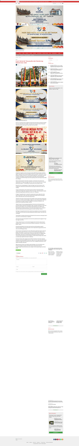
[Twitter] (56, 439)
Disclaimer (38, 442)
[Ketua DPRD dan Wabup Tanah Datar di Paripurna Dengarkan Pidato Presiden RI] (51, 285)
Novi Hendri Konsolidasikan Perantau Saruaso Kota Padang (58, 164)
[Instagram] (59, 439)
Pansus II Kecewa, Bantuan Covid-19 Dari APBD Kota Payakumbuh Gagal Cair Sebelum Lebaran (56, 69)
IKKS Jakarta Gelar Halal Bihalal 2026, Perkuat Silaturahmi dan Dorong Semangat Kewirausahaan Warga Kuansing (58, 170)
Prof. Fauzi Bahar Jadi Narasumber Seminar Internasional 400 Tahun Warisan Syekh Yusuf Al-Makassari (55, 249)
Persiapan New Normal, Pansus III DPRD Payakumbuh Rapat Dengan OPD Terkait (56, 66)
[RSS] (62, 439)
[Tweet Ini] (40, 253)
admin (18, 64)
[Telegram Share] (44, 253)
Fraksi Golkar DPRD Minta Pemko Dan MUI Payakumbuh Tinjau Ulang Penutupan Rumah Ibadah (56, 76)
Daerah (31, 53)
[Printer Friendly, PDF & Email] (18, 250)
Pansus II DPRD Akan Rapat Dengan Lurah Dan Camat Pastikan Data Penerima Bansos (56, 79)
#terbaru (17, 55)
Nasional (34, 53)
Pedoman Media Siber (49, 442)
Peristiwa (27, 53)
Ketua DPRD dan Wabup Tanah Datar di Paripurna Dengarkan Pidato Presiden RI (51, 322)
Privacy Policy (43, 442)
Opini (50, 53)
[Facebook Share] (39, 253)
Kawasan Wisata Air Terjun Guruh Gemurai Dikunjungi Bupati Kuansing (58, 422)
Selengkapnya (55, 325)
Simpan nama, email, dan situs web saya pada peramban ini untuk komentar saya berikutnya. (30, 271)
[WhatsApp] (61, 439)
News (16, 59)
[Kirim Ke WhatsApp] (46, 253)
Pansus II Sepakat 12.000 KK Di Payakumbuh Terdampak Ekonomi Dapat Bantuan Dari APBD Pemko (56, 73)
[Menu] (16, 3)
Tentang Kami (54, 53)
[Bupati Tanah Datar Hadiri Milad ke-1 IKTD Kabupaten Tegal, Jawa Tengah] (56, 122)
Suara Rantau (39, 53)
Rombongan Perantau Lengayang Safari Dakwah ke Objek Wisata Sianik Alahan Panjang (58, 419)
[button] (61, 3)
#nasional (21, 55)
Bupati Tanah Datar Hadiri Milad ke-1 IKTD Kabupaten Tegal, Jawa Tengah (55, 158)
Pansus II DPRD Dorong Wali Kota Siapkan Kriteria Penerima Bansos (56, 82)
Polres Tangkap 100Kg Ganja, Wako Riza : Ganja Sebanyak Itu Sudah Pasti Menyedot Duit (55, 407)
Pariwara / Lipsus (45, 53)
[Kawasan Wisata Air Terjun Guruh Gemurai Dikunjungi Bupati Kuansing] (51, 422)
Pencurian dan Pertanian (52, 404)
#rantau (32, 55)
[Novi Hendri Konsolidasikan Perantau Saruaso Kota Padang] (56, 161)
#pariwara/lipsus (27, 55)
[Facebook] (54, 439)
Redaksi (30, 442)
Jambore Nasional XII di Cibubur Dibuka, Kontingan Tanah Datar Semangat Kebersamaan (59, 322)
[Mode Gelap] (62, 3)
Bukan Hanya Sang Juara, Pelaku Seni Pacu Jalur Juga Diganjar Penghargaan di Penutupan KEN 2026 (33, 1)
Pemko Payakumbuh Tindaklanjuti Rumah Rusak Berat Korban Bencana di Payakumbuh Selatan (58, 430)
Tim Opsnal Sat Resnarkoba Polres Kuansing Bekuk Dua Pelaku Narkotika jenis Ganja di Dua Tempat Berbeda (55, 401)
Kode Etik (34, 442)
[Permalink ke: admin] (16, 64)
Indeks (19, 3)
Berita (20, 53)
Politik (23, 53)
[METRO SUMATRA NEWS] (20, 50)
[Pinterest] (57, 439)
